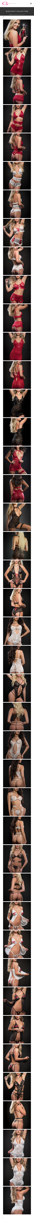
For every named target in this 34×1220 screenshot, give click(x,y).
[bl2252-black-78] (17, 432)
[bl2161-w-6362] (17, 631)
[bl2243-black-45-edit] (17, 574)
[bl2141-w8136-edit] (17, 802)
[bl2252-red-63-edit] (17, 346)
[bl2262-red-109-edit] (17, 33)
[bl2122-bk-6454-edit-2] (17, 716)
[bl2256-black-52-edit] (17, 1001)
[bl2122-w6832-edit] (17, 745)
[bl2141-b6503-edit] (17, 887)
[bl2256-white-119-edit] (17, 973)
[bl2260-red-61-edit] (17, 289)
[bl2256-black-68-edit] (17, 1030)
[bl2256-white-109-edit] (17, 944)
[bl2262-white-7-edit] (17, 176)
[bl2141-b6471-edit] (17, 859)
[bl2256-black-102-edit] (17, 1058)
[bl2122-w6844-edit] (17, 773)
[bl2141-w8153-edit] (17, 830)
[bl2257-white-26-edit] (17, 1143)
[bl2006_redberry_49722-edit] (17, 460)
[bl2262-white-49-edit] (17, 204)
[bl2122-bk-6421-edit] (17, 688)
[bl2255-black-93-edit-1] (17, 1087)
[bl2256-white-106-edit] (17, 916)
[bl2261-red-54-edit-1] (17, 90)
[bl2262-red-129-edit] (17, 119)
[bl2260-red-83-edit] (17, 318)
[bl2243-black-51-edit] (17, 603)
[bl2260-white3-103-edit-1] (17, 233)
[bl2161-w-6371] (17, 660)
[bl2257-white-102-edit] (17, 1172)
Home (10, 14)
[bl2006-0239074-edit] (17, 546)
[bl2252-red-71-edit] (17, 375)
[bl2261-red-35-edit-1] (17, 62)
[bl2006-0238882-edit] (17, 517)
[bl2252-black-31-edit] (17, 403)
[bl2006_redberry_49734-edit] (17, 489)
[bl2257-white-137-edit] (17, 1200)
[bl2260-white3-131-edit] (17, 261)
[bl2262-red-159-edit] (17, 147)
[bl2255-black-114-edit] (17, 1115)
